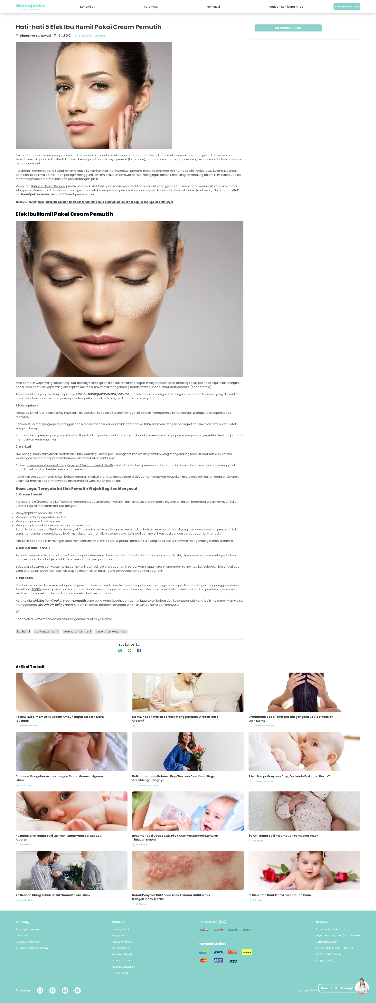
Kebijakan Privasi (122, 954)
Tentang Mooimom (27, 929)
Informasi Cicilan (122, 960)
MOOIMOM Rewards (123, 966)
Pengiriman (119, 935)
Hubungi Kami (120, 929)
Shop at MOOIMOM (347, 6)
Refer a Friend (120, 973)
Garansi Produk (121, 948)
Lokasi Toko (22, 935)
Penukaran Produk (122, 941)
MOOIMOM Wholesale (28, 941)
